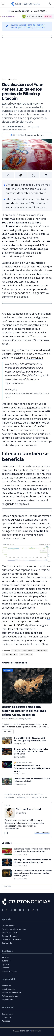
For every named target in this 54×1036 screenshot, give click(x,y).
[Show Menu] (3, 4)
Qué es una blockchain (12, 939)
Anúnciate (6, 1017)
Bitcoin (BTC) (28, 651)
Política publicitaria (10, 996)
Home (4, 80)
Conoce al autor (42, 832)
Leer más (9, 730)
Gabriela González (11, 719)
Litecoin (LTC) (26, 654)
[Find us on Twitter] (7, 910)
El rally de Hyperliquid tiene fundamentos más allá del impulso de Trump (32, 768)
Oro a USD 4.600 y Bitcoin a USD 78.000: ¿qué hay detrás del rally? (30, 739)
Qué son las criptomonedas (14, 929)
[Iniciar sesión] (49, 4)
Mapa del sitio (8, 999)
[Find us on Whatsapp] (37, 910)
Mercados (12, 80)
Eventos (5, 967)
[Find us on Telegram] (20, 910)
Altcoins (16, 651)
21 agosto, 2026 (25, 719)
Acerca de (6, 985)
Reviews (5, 957)
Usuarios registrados (24, 762)
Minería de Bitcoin (9, 932)
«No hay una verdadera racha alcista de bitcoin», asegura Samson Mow (32, 861)
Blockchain (42, 651)
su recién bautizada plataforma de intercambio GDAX (26, 621)
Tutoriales (6, 961)
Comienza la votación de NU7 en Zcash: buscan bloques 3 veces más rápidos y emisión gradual (33, 873)
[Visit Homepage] (26, 3)
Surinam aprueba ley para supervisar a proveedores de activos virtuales (32, 850)
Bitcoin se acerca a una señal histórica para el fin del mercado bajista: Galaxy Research (24, 710)
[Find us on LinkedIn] (24, 910)
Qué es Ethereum (9, 936)
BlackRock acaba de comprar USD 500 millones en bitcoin (32, 780)
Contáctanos (8, 1014)
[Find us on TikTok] (33, 910)
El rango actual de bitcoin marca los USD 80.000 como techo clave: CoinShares (31, 751)
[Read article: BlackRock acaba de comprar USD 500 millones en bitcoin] (7, 781)
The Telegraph (34, 357)
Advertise (6, 1021)
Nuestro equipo (8, 989)
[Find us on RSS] (28, 910)
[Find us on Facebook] (2, 910)
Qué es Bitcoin (8, 926)
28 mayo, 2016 (33, 127)
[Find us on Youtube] (15, 910)
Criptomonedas (10, 654)
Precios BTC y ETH (9, 971)
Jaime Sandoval (14, 126)
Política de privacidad (11, 992)
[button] (27, 175)
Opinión (5, 964)
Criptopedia (7, 943)
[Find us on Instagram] (11, 910)
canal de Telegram (35, 25)
